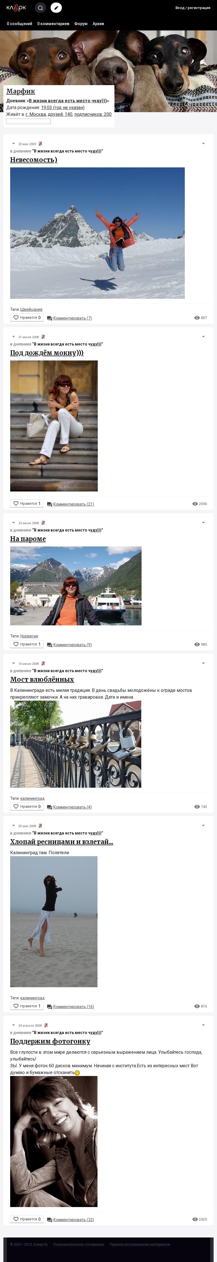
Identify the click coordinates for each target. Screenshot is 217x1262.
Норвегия (29, 636)
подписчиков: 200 (93, 114)
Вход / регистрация (192, 8)
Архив (98, 23)
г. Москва (35, 114)
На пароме (28, 539)
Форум (81, 23)
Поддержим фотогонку (50, 1041)
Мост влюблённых (42, 679)
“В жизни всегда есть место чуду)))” (67, 151)
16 (70, 1006)
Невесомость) (33, 160)
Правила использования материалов (140, 1244)
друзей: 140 (60, 114)
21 (70, 504)
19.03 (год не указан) (62, 107)
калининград (32, 798)
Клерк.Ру (41, 1244)
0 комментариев (53, 23)
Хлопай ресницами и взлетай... (61, 842)
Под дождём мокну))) (47, 353)
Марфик (20, 91)
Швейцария (31, 309)
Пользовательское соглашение (78, 1244)
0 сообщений (19, 23)
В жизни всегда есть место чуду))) (68, 100)
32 (70, 1219)
